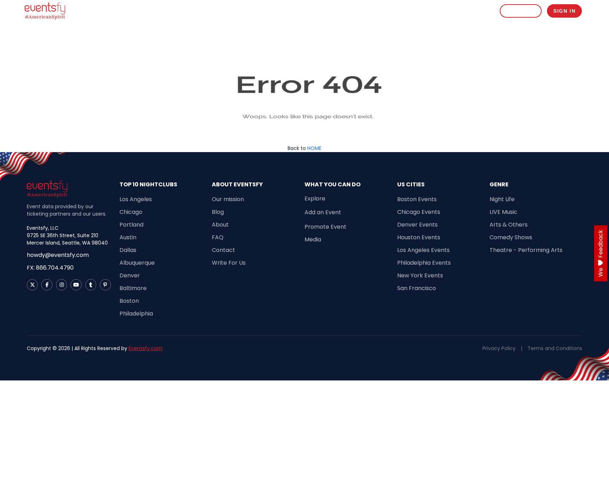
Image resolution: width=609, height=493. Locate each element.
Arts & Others (509, 225)
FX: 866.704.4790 (50, 268)
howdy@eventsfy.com (58, 255)
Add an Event (322, 212)
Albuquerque (137, 263)
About (220, 225)
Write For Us (229, 263)
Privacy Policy (499, 348)
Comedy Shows (511, 237)
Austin (127, 237)
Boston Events (417, 199)
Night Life (502, 199)
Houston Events (418, 237)
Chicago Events (418, 212)
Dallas (127, 250)
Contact (223, 250)
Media (312, 239)
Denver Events (417, 225)
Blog (484, 10)
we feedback (601, 253)
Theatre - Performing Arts (526, 250)
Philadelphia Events (424, 263)
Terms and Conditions (555, 348)
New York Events (420, 275)
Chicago (130, 212)
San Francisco (416, 288)
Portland (131, 225)
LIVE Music (503, 212)
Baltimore (133, 288)
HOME (314, 148)
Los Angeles (135, 199)
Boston (129, 301)
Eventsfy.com (145, 348)
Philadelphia (136, 313)
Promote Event (451, 10)
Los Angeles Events (423, 250)
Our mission (228, 199)
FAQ (217, 237)
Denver (129, 275)
